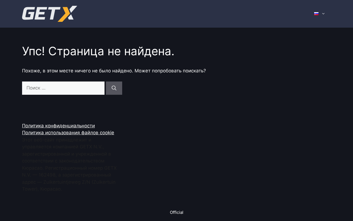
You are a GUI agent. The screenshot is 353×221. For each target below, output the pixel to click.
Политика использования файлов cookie (68, 132)
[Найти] (114, 88)
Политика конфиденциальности (58, 125)
